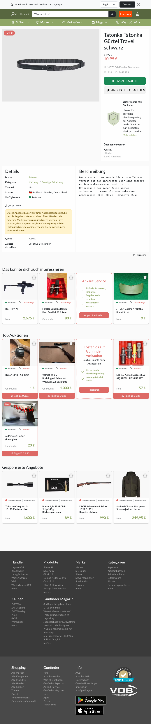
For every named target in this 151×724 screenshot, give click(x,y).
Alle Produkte (18, 679)
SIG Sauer (81, 570)
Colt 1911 (48, 581)
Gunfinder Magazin (53, 690)
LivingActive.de (19, 574)
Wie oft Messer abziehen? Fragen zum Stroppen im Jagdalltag (57, 615)
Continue (127, 4)
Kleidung (33, 182)
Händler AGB (82, 676)
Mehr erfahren (130, 135)
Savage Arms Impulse (54, 588)
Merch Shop (49, 704)
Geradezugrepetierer (119, 585)
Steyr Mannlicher (85, 577)
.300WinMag (18, 611)
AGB (78, 672)
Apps (46, 697)
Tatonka (33, 177)
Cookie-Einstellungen (87, 683)
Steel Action (82, 581)
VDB (13, 581)
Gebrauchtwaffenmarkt (23, 701)
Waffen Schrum (19, 577)
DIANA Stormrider (53, 585)
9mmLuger (17, 621)
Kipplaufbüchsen (116, 570)
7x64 (14, 614)
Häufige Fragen (84, 690)
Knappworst (17, 570)
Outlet (14, 694)
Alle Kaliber (17, 686)
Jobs (45, 694)
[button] (136, 14)
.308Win (16, 604)
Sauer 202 (49, 570)
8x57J (14, 618)
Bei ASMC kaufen (125, 81)
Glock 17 (48, 574)
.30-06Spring (18, 607)
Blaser (79, 574)
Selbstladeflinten (116, 574)
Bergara (80, 585)
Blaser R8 (48, 567)
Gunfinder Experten (53, 683)
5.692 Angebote (112, 156)
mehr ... (15, 588)
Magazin (101, 22)
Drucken (141, 254)
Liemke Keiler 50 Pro (54, 577)
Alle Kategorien (19, 676)
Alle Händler (17, 683)
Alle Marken (17, 672)
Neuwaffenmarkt (20, 697)
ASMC (108, 149)
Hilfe (45, 672)
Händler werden (51, 676)
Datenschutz (82, 679)
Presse (47, 701)
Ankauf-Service (51, 686)
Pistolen (112, 581)
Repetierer (113, 567)
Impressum (81, 686)
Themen (15, 690)
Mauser (80, 567)
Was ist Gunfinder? (133, 22)
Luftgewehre (114, 577)
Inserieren (125, 14)
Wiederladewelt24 (21, 585)
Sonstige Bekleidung (52, 182)
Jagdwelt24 (17, 567)
